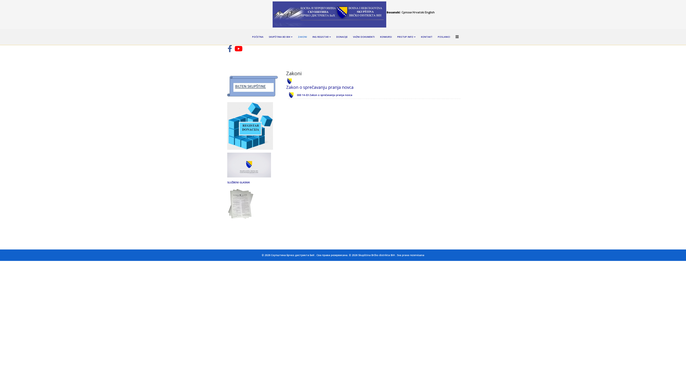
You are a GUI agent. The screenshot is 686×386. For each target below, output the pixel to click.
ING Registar (320, 36)
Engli (428, 12)
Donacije (342, 36)
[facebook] (230, 50)
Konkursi (386, 36)
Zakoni (302, 36)
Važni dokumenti (364, 36)
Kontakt (427, 36)
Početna (258, 36)
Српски (407, 12)
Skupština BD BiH (279, 36)
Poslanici (444, 36)
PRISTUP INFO (405, 36)
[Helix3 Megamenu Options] (457, 36)
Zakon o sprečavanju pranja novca (320, 87)
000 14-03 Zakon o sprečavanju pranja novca (324, 95)
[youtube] (239, 50)
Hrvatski (418, 12)
